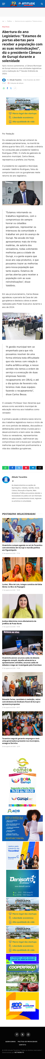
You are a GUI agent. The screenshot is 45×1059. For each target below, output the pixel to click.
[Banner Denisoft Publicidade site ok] (22, 897)
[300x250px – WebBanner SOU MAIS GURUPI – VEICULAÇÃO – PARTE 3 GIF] (22, 806)
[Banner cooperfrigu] (22, 991)
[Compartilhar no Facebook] (7, 88)
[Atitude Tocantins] (23, 4)
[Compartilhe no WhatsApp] (3, 88)
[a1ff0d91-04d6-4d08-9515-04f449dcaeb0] (22, 868)
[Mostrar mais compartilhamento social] (15, 88)
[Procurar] (42, 3)
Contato (22, 1045)
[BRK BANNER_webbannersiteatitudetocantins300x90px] (22, 963)
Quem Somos (10, 1041)
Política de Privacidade (27, 1041)
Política (5, 27)
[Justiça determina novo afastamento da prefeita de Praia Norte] (22, 606)
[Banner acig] (22, 840)
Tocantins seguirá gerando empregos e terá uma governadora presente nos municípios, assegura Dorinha (21, 741)
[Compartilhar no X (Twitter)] (10, 88)
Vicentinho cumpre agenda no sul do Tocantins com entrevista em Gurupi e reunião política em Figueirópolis (22, 547)
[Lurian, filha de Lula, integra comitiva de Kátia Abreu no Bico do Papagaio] (22, 569)
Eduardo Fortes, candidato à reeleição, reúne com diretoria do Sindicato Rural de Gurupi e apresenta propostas (21, 701)
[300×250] (22, 1019)
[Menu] (3, 3)
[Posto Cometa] (22, 772)
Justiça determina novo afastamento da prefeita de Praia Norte (19, 622)
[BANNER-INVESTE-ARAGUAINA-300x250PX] (22, 124)
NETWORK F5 (19, 1052)
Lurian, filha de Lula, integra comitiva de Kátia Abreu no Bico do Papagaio (22, 585)
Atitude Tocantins (16, 80)
